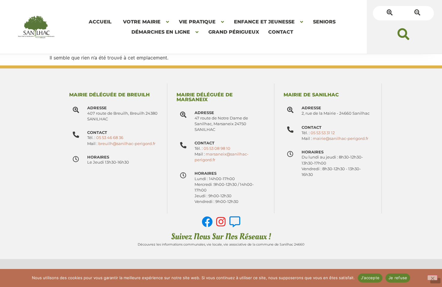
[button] (403, 34)
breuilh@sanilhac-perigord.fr (126, 143)
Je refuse (397, 277)
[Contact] (183, 145)
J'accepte (370, 277)
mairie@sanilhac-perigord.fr (340, 138)
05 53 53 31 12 (323, 133)
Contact (204, 143)
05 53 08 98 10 (217, 148)
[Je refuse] (432, 277)
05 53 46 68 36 (109, 137)
